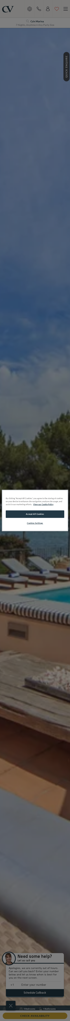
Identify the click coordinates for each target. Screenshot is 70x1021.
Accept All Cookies (35, 514)
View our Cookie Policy (43, 504)
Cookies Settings (35, 523)
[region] (35, 510)
